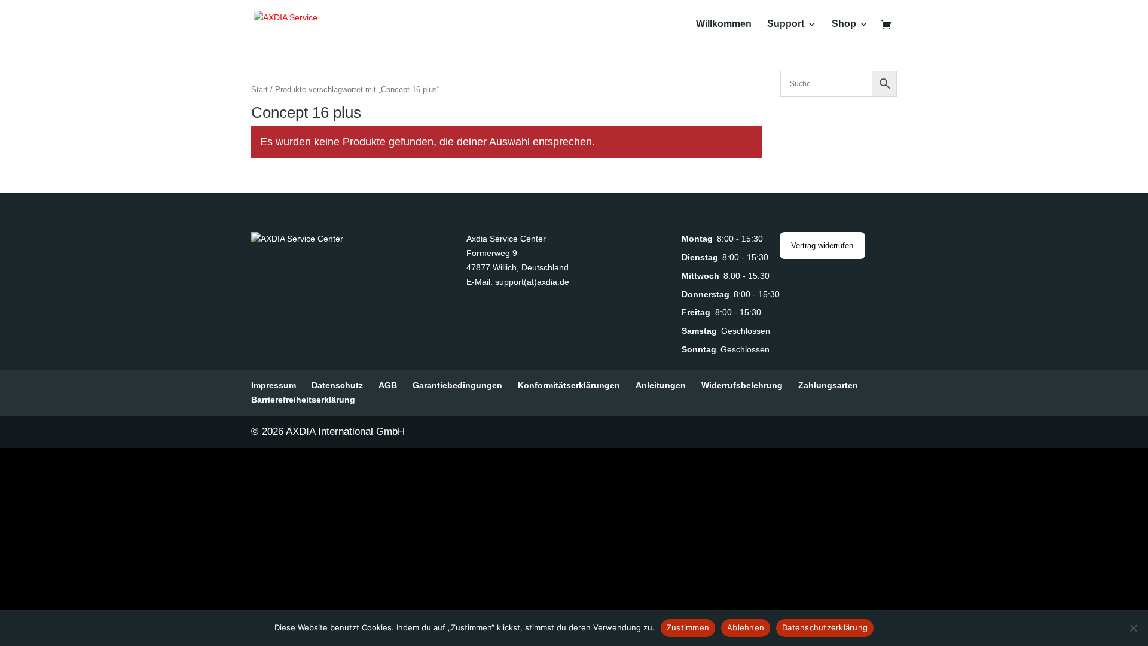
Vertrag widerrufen (822, 245)
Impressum (273, 385)
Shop (844, 24)
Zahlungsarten (828, 385)
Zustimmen (688, 627)
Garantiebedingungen (457, 385)
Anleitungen (661, 385)
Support (785, 24)
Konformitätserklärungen (569, 385)
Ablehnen (745, 627)
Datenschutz (337, 385)
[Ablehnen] (1133, 628)
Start (259, 89)
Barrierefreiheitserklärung (303, 399)
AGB (387, 385)
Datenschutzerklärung (825, 627)
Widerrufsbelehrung (742, 385)
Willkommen (724, 24)
